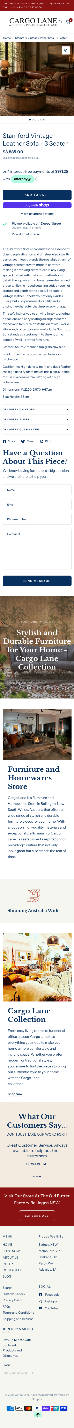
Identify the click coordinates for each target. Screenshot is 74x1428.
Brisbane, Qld (48, 1257)
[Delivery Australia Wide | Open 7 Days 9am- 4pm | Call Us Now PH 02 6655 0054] (37, 5)
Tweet (30, 441)
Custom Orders (14, 1294)
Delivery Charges (19, 409)
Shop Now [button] (15, 1094)
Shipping (8, 157)
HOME (7, 1244)
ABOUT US (10, 1257)
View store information (26, 234)
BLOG (7, 1276)
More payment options (37, 214)
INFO (6, 1264)
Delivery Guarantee (21, 429)
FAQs (6, 1306)
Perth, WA (46, 1263)
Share (11, 441)
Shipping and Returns (18, 1319)
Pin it (48, 441)
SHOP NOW (11, 1251)
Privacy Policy (13, 1300)
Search (8, 1288)
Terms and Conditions (18, 1312)
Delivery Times (16, 419)
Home (7, 37)
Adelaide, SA (48, 1269)
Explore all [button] (37, 1215)
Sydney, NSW (48, 1244)
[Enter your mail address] (31, 1373)
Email (6, 1365)
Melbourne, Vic (49, 1251)
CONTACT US (12, 1270)
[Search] (60, 22)
